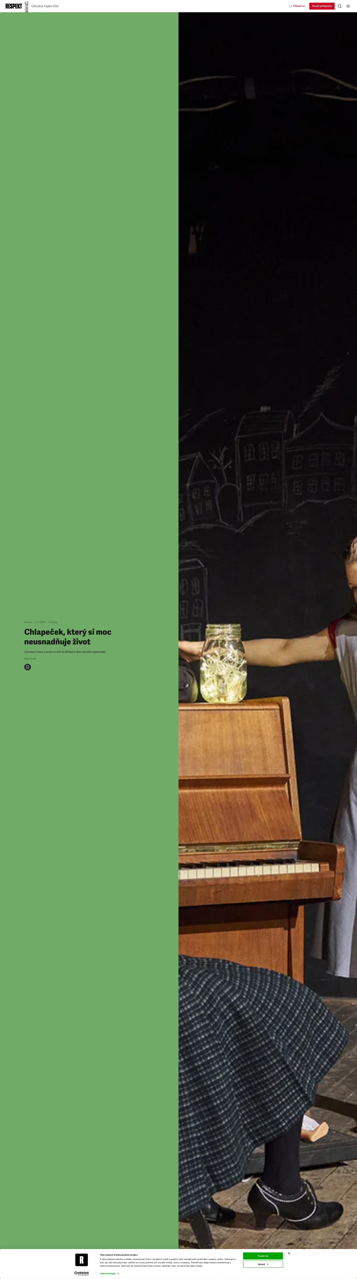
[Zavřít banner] (289, 1253)
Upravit (261, 1264)
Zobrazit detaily (107, 1273)
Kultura (28, 622)
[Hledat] (339, 6)
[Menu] (348, 6)
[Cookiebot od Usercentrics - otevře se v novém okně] (81, 1273)
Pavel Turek (30, 658)
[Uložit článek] (27, 667)
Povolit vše (263, 1256)
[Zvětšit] (267, 645)
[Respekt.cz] (14, 6)
